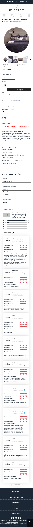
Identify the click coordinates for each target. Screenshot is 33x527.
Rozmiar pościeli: (6, 74)
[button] (4, 15)
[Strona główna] (16, 8)
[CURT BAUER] (11, 106)
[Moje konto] (20, 15)
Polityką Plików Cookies (12, 522)
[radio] (3, 85)
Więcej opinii (16, 484)
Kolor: (4, 81)
